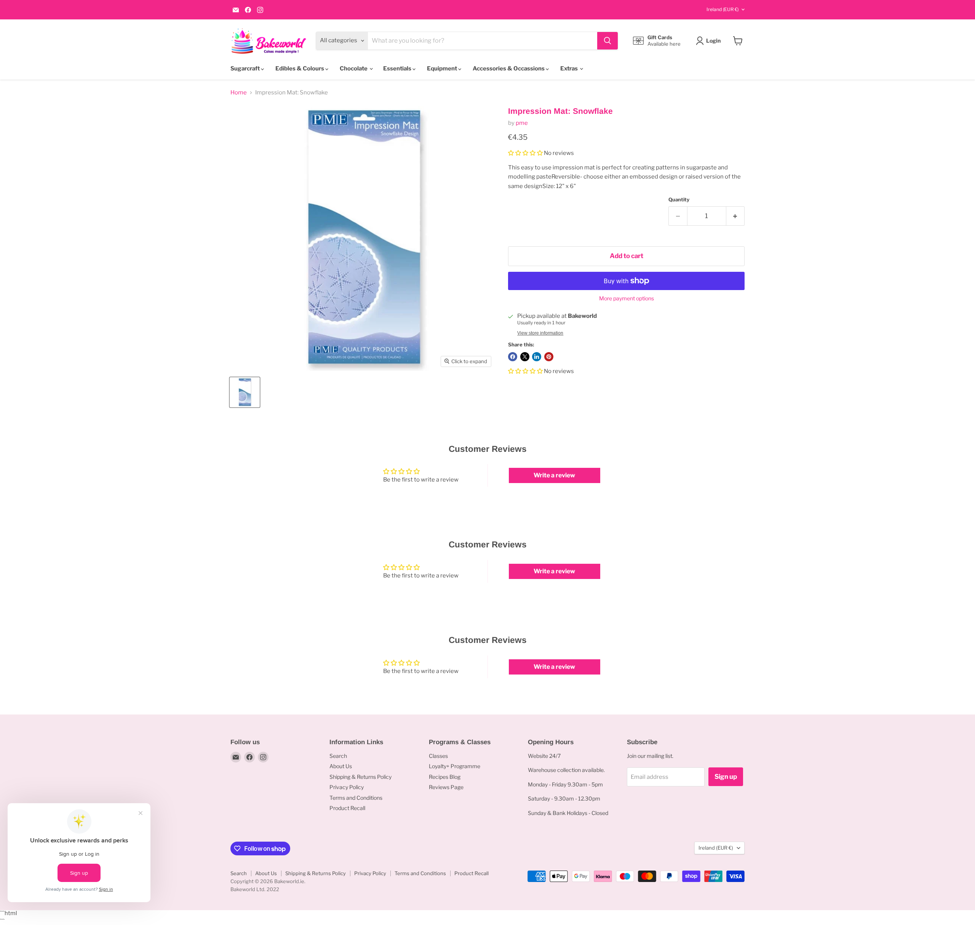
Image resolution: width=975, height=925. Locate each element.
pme (522, 123)
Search (338, 756)
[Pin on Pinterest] (548, 356)
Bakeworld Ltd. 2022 (254, 889)
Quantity (678, 200)
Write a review (554, 475)
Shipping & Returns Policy (360, 776)
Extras (569, 68)
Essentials (397, 68)
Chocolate (354, 68)
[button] (525, 153)
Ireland (722, 9)
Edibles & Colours (300, 68)
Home (238, 92)
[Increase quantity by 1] (735, 216)
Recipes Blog (444, 776)
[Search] (607, 40)
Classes (438, 756)
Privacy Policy (346, 787)
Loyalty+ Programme (454, 766)
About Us (340, 766)
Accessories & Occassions (509, 68)
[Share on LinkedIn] (536, 356)
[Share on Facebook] (512, 356)
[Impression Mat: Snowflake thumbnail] (245, 392)
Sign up (725, 776)
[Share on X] (524, 356)
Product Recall (347, 808)
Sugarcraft (245, 68)
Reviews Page (446, 787)
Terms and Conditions (355, 797)
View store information (540, 333)
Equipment (442, 68)
